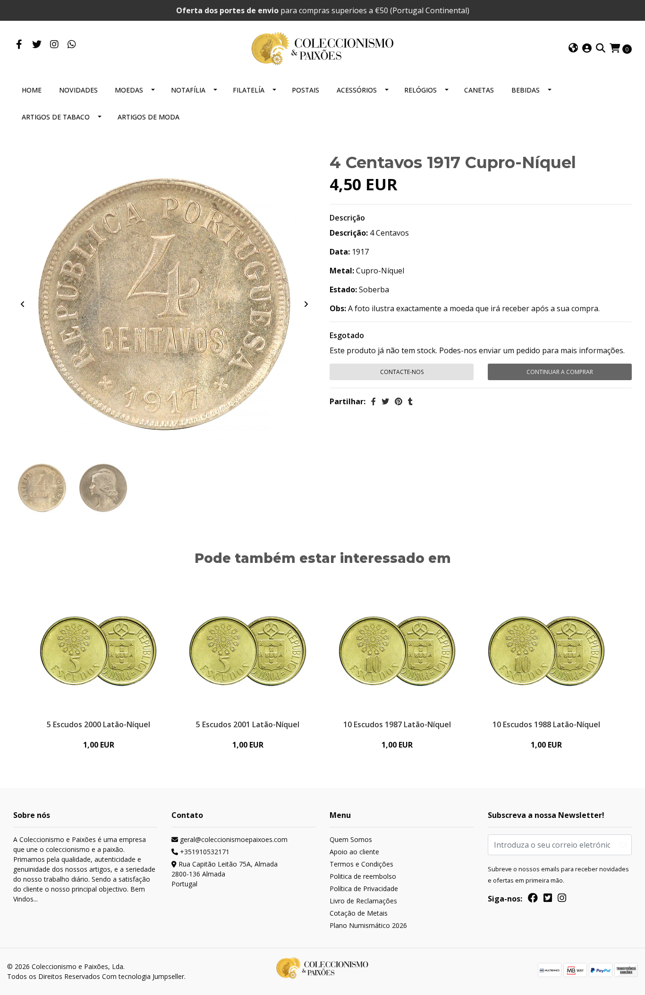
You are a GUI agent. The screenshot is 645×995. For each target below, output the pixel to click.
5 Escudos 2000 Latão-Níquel (98, 724)
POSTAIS (305, 89)
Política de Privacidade (364, 888)
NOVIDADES (78, 89)
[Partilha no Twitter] (385, 401)
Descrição (347, 218)
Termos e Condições (361, 863)
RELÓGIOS (420, 89)
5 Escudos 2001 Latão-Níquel (247, 724)
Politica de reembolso (363, 876)
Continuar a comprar (559, 372)
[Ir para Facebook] (19, 45)
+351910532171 (203, 851)
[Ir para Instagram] (54, 45)
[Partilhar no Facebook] (373, 401)
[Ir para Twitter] (36, 45)
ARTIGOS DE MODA (148, 116)
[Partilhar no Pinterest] (398, 401)
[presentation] (22, 304)
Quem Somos (351, 839)
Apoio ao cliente (354, 851)
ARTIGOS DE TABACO (56, 116)
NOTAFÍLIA (188, 89)
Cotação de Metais (359, 913)
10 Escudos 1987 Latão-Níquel (397, 724)
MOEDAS (129, 89)
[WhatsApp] (71, 45)
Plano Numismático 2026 (368, 925)
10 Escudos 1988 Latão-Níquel (546, 724)
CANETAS (479, 89)
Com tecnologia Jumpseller (143, 976)
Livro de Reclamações (363, 900)
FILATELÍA (248, 89)
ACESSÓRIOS (357, 89)
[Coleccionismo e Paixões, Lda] (322, 48)
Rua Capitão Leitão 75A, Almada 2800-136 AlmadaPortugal (224, 873)
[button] (573, 48)
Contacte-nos (402, 372)
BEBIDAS (525, 89)
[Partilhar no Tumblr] (410, 401)
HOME (32, 89)
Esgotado (347, 335)
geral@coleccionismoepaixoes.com (233, 839)
